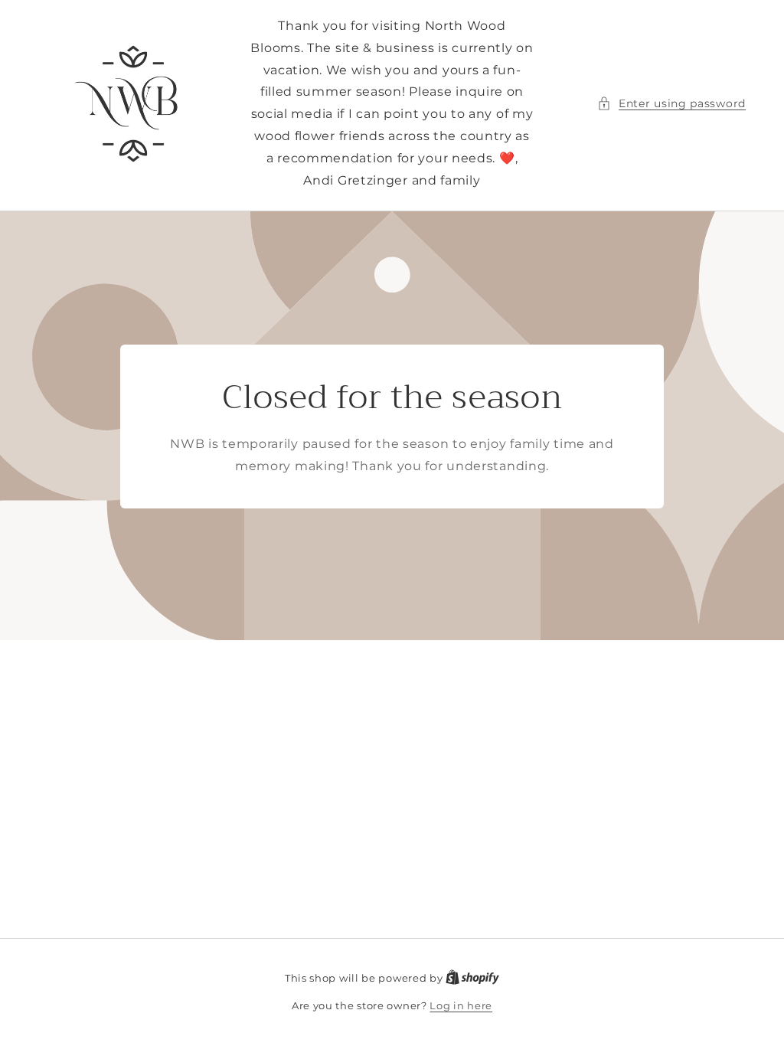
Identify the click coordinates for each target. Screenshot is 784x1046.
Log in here (461, 1005)
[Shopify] (472, 978)
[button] (671, 103)
